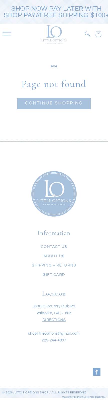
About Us (54, 256)
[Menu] (7, 34)
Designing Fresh (91, 397)
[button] (87, 34)
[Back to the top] (96, 372)
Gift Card (54, 275)
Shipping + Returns (54, 265)
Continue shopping (54, 103)
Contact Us (54, 247)
